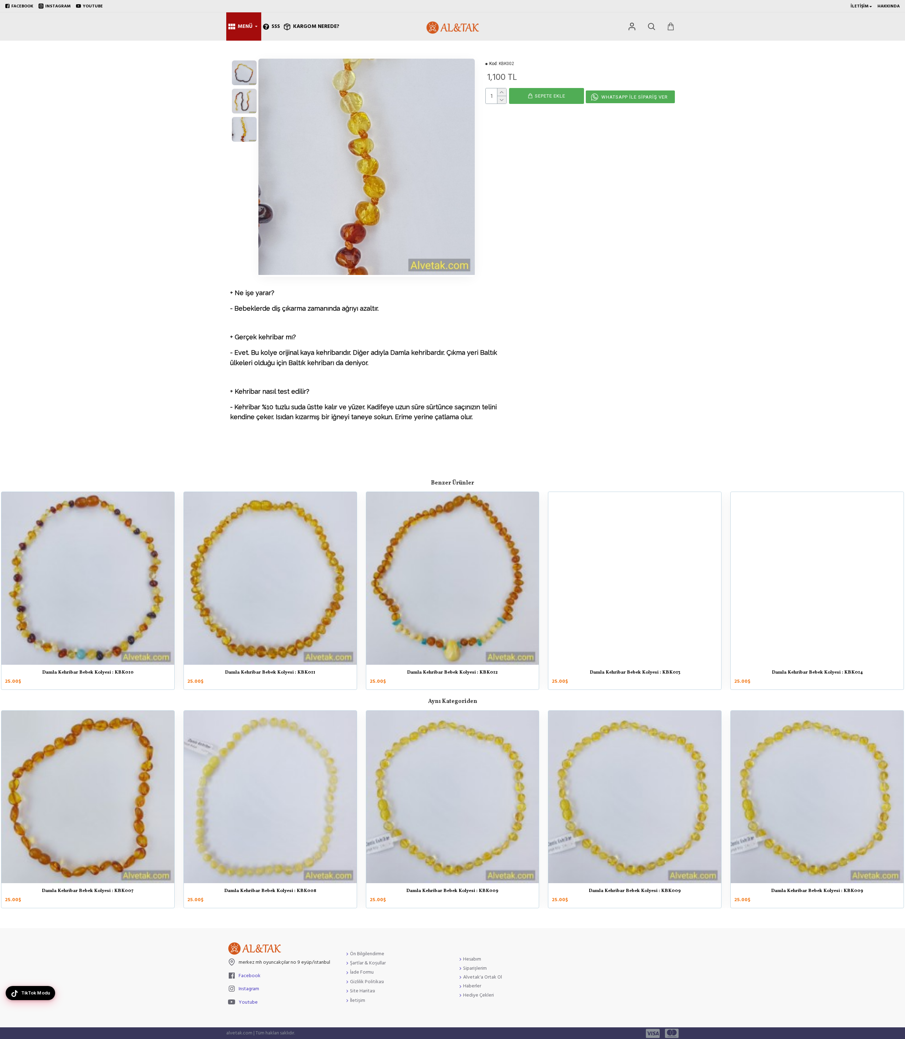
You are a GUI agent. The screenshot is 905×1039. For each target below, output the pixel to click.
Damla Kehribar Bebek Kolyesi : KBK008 (635, 673)
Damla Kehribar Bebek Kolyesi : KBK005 (635, 891)
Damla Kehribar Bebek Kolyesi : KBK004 (452, 891)
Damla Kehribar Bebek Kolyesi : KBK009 (817, 673)
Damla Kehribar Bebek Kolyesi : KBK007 (452, 673)
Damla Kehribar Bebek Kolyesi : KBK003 (270, 673)
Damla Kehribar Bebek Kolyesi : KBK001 (88, 891)
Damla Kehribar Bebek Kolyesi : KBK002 (88, 673)
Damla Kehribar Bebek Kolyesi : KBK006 (817, 891)
